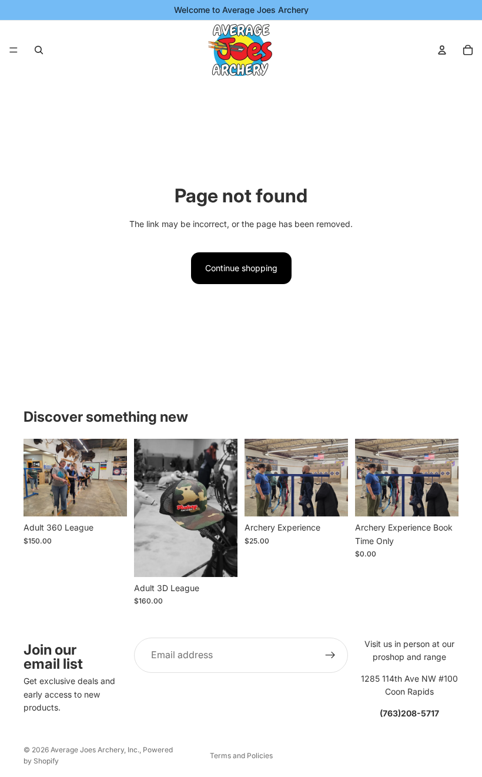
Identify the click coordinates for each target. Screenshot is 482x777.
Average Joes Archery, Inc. (95, 749)
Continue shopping (241, 268)
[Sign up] (330, 655)
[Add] (108, 498)
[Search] (39, 50)
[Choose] (219, 558)
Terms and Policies (241, 755)
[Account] (442, 50)
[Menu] (13, 50)
